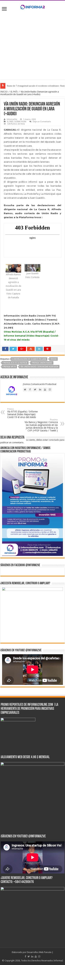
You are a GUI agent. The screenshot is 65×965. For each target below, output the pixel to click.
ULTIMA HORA (20, 121)
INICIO (4, 91)
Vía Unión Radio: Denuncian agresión (39, 367)
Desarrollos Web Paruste (39, 952)
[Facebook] (25, 956)
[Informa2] (33, 6)
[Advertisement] (32, 47)
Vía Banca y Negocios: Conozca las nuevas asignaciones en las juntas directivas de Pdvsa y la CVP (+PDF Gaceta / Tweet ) (41, 425)
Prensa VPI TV (9, 367)
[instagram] (39, 956)
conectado (54, 440)
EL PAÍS (14, 91)
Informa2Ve (12, 119)
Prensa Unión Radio (42, 363)
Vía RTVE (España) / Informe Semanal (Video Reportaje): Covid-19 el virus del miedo (22, 413)
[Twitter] (28, 956)
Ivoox (54, 359)
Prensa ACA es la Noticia (15, 363)
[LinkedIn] (32, 956)
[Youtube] (35, 956)
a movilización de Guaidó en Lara (29, 359)
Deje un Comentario (42, 121)
